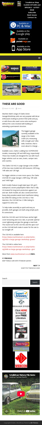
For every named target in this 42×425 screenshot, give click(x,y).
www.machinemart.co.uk (20, 254)
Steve (19, 108)
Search (4, 278)
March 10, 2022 (9, 108)
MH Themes (34, 423)
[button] (38, 57)
